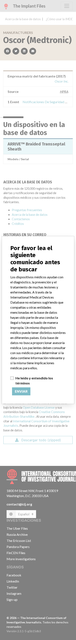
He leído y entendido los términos (34, 380)
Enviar (21, 391)
